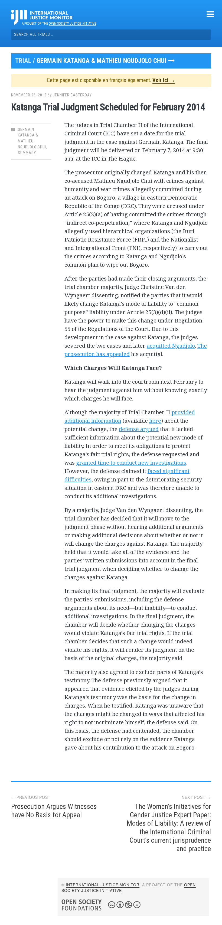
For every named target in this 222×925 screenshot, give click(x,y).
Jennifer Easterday (72, 95)
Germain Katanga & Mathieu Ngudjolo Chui (102, 60)
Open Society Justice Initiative (72, 23)
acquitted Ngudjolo (171, 345)
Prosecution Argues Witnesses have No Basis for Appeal (54, 810)
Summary (27, 153)
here (155, 420)
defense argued (139, 429)
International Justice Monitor (102, 884)
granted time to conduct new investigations (131, 462)
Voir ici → (163, 80)
